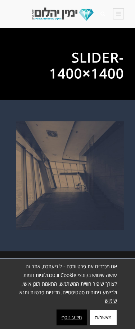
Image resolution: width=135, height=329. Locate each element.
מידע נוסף (72, 317)
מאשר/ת (103, 317)
